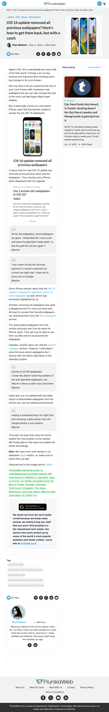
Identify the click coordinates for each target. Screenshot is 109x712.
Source (32, 221)
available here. (28, 543)
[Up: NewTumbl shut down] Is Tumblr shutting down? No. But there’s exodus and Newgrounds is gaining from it (81, 112)
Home (9, 10)
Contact (71, 687)
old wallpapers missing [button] (16, 575)
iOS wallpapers (48, 315)
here (34, 495)
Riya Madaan (19, 45)
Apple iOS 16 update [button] (15, 564)
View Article (94, 67)
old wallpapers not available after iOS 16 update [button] (25, 580)
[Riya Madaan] (32, 612)
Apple (23, 455)
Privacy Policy (87, 687)
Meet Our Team (37, 687)
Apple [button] (11, 17)
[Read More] (82, 86)
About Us (20, 687)
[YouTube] (58, 697)
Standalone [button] (35, 17)
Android (70, 100)
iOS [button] (18, 17)
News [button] (24, 17)
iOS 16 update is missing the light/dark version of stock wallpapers (32, 292)
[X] (50, 697)
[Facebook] (43, 697)
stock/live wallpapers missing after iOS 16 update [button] (25, 585)
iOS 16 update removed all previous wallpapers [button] (25, 570)
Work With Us (55, 687)
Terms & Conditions (54, 692)
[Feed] (65, 697)
